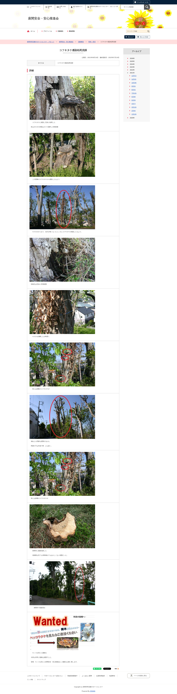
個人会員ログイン (78, 7)
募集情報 (72, 31)
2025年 (132, 61)
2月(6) (134, 111)
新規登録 (50, 7)
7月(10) (134, 93)
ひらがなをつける (142, 2)
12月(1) (134, 76)
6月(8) (134, 97)
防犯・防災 (92, 42)
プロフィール (47, 31)
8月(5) (134, 90)
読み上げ (131, 37)
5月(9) (134, 100)
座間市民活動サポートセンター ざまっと (40, 42)
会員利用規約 (100, 676)
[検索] (147, 7)
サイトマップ (41, 679)
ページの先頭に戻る (140, 675)
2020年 (132, 118)
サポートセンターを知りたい (53, 676)
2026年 (132, 58)
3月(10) (134, 107)
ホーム (33, 31)
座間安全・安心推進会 (66, 42)
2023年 (132, 67)
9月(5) (134, 86)
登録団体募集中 (72, 676)
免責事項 (112, 676)
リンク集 (30, 679)
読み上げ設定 (144, 37)
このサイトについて (35, 7)
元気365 (92, 691)
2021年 (132, 73)
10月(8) (134, 83)
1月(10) (134, 114)
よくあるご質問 (87, 676)
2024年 (132, 64)
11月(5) (134, 79)
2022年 (132, 70)
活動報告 (60, 31)
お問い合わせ (62, 7)
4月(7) (134, 104)
